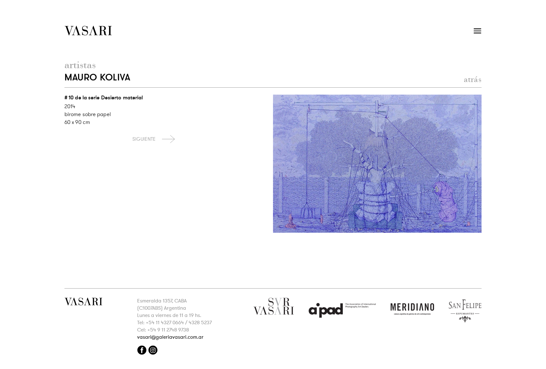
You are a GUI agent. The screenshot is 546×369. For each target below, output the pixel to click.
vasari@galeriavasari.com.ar (170, 337)
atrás (473, 79)
